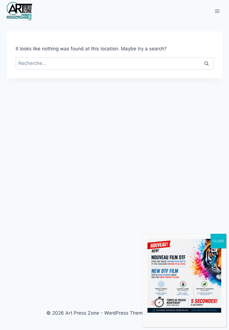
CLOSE (218, 241)
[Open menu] (217, 11)
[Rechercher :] (114, 63)
